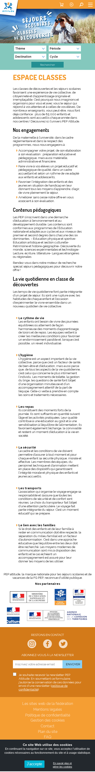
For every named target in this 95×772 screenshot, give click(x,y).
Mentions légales (47, 709)
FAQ (47, 737)
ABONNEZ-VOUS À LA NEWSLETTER (47, 655)
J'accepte (34, 764)
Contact (47, 726)
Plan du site (47, 731)
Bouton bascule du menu (90, 4)
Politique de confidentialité (47, 715)
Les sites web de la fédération (47, 703)
